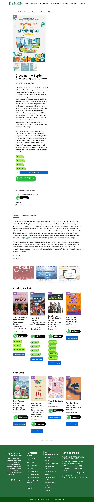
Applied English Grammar (20, 279)
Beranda (15, 11)
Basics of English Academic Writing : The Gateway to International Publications (69, 281)
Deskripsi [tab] (16, 215)
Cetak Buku (56, 3)
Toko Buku (73, 3)
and (26, 233)
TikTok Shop (21, 168)
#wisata (35, 194)
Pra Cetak (65, 3)
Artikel (81, 3)
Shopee (20, 156)
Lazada (20, 164)
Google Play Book (20, 349)
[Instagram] (15, 480)
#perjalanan (26, 194)
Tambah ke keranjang (34, 172)
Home (26, 3)
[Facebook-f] (8, 480)
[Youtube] (12, 480)
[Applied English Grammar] (23, 272)
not (27, 238)
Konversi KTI (46, 3)
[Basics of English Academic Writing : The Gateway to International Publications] (70, 272)
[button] (43, 18)
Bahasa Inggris (27, 11)
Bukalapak (53, 353)
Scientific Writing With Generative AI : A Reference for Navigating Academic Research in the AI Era (46, 281)
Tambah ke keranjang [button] (19, 354)
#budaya (20, 194)
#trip (31, 194)
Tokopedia (20, 160)
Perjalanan (32, 190)
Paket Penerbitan (36, 3)
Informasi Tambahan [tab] (29, 215)
